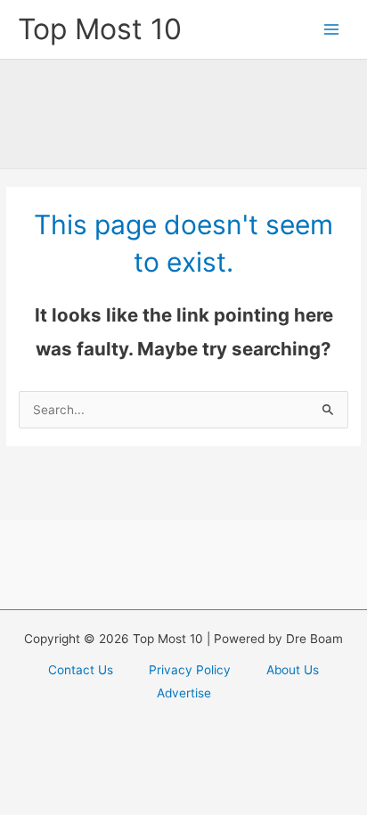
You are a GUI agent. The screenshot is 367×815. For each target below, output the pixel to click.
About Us (292, 670)
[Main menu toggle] (332, 30)
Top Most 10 (100, 29)
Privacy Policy (190, 670)
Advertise (184, 693)
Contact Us (80, 670)
